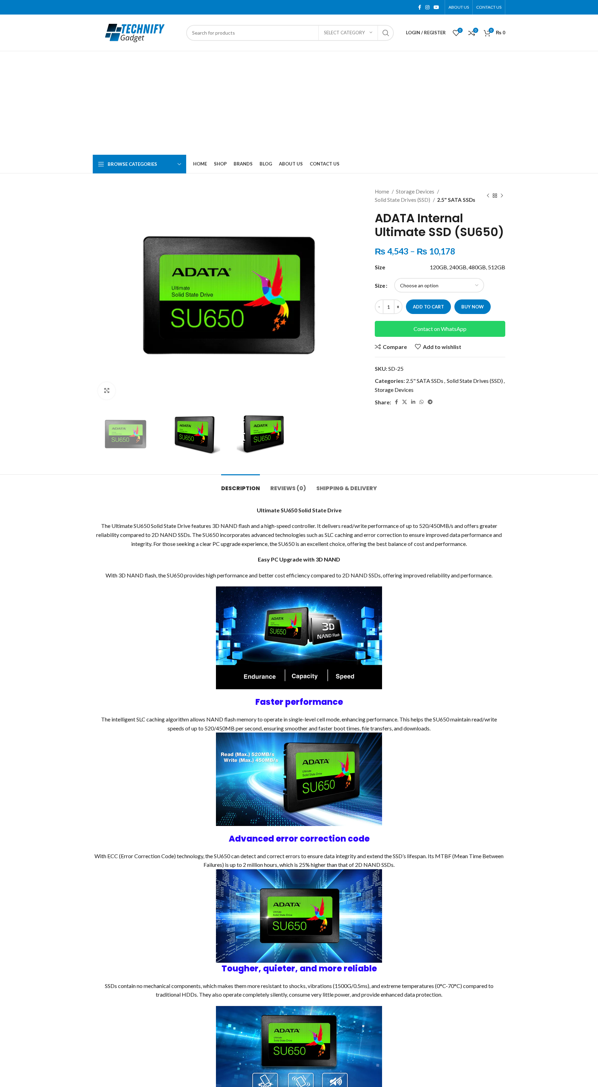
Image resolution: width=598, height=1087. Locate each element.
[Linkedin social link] (413, 401)
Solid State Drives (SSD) (403, 200)
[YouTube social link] (436, 7)
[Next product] (501, 195)
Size (380, 285)
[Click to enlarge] (106, 390)
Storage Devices (415, 191)
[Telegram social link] (430, 401)
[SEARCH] (386, 33)
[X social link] (404, 401)
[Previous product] (487, 195)
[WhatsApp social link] (421, 401)
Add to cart (428, 306)
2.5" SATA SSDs (456, 200)
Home (382, 191)
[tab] (240, 484)
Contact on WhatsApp (440, 328)
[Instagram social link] (427, 7)
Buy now (472, 306)
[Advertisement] (299, 103)
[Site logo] (136, 32)
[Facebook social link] (419, 7)
